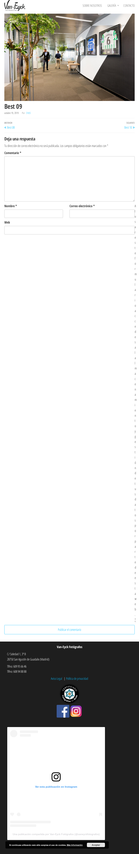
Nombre (10, 206)
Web (7, 222)
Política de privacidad (77, 678)
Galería (111, 5)
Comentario (12, 153)
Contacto (129, 5)
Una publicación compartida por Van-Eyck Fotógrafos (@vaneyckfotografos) (56, 834)
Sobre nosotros (92, 5)
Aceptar (96, 845)
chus (28, 113)
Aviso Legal (57, 678)
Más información (75, 845)
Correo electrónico (82, 206)
